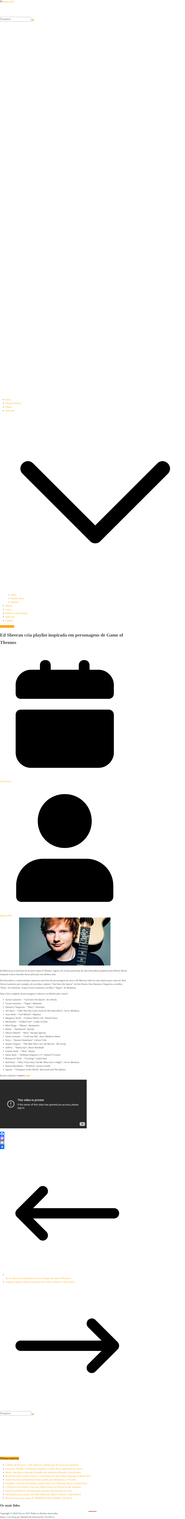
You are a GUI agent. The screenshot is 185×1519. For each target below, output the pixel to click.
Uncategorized (7, 626)
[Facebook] (64, 1134)
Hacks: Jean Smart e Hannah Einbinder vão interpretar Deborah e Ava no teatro (43, 1472)
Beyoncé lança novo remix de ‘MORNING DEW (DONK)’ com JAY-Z (38, 1498)
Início (8, 399)
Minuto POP (6, 915)
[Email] (64, 1142)
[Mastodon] (64, 1138)
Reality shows (17, 598)
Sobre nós (10, 617)
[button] (95, 591)
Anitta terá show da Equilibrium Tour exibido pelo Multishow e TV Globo (40, 1479)
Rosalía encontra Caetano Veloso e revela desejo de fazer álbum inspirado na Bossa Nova (48, 1476)
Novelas (15, 602)
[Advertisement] (49, 10)
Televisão (10, 410)
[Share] (64, 1147)
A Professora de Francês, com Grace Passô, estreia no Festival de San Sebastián (43, 1487)
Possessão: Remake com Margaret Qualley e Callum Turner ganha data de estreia (44, 1468)
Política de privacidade (16, 613)
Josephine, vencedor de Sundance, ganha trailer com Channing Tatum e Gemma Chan (46, 1483)
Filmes (8, 407)
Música (8, 605)
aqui (28, 1075)
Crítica (8, 609)
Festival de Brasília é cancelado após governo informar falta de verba (38, 1491)
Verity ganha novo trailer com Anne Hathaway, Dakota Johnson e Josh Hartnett (43, 1494)
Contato (9, 620)
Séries (14, 595)
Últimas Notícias (13, 403)
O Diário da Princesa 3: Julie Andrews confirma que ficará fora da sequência (42, 1465)
